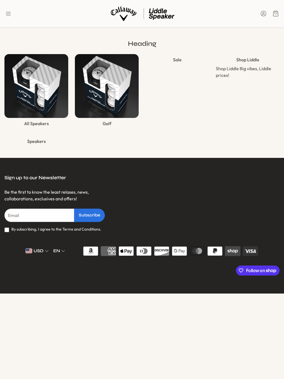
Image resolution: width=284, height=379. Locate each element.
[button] (8, 13)
